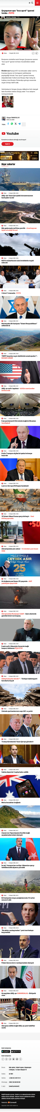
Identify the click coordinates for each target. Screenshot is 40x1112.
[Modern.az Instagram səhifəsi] (6, 1059)
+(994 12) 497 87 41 (14, 1078)
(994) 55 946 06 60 (14, 1082)
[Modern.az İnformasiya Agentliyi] (8, 1043)
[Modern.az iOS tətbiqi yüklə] (16, 1051)
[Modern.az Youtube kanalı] (13, 1059)
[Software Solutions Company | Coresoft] (12, 1102)
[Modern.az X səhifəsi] (20, 1059)
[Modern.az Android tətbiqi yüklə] (5, 1051)
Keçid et (7, 144)
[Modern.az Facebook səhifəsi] (2, 1059)
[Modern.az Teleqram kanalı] (10, 1059)
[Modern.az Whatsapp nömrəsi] (17, 1059)
